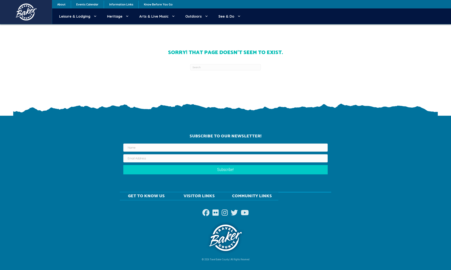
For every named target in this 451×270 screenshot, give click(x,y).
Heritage (114, 16)
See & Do (226, 16)
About (61, 4)
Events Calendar (87, 4)
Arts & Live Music (154, 16)
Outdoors (193, 16)
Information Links (121, 4)
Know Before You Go (158, 4)
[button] (95, 16)
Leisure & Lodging (74, 16)
